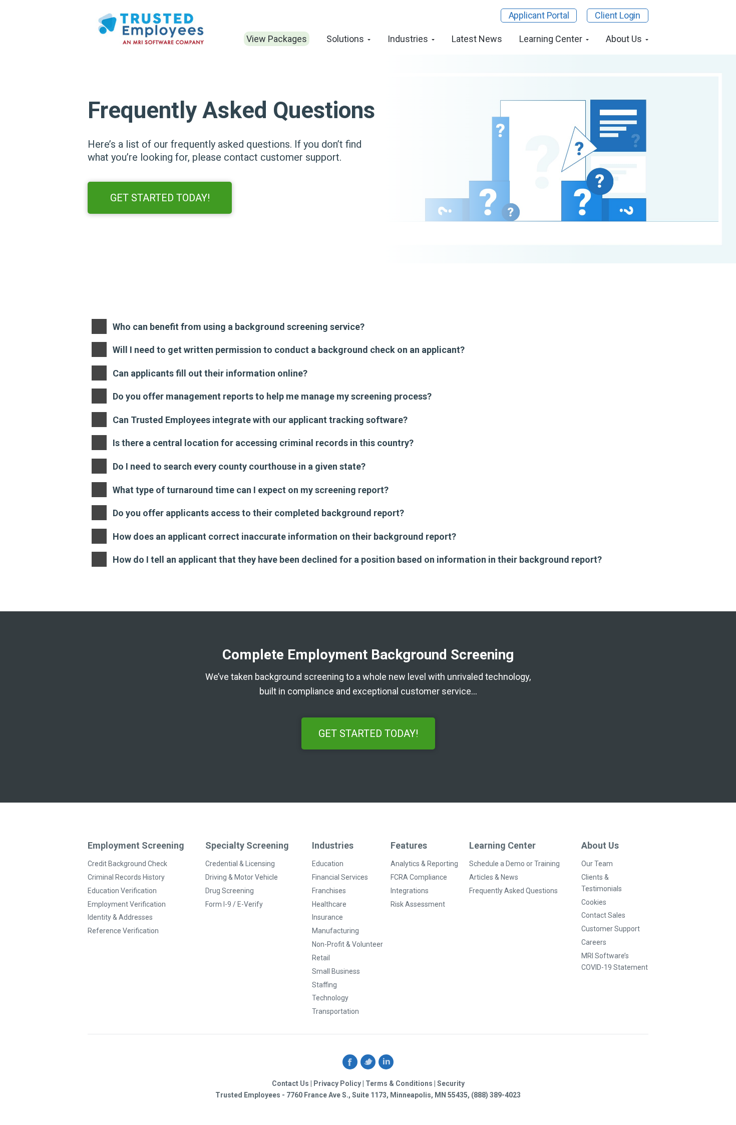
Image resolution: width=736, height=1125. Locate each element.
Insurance (327, 917)
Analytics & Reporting (424, 864)
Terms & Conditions (399, 1083)
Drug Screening (229, 891)
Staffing (324, 985)
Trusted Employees (152, 29)
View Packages (276, 39)
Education (327, 864)
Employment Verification (127, 904)
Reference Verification (123, 931)
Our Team (597, 864)
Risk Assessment (418, 904)
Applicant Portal (539, 15)
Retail (321, 958)
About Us (624, 39)
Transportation (335, 1011)
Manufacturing (335, 931)
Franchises (329, 891)
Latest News (477, 39)
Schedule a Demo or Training (514, 864)
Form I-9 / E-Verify (234, 904)
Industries (408, 39)
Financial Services (340, 877)
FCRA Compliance (419, 877)
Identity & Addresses (120, 917)
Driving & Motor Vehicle (241, 877)
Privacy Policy (337, 1083)
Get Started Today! (160, 198)
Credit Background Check (127, 864)
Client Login (617, 15)
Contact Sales (603, 915)
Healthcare (329, 904)
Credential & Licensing (240, 864)
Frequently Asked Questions (513, 891)
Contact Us (290, 1083)
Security (451, 1083)
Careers (593, 942)
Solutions (345, 39)
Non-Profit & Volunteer (347, 944)
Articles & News (493, 877)
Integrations (410, 891)
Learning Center (550, 39)
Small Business (336, 971)
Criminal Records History (126, 877)
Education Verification (122, 891)
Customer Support (610, 929)
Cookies (593, 902)
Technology (330, 998)
